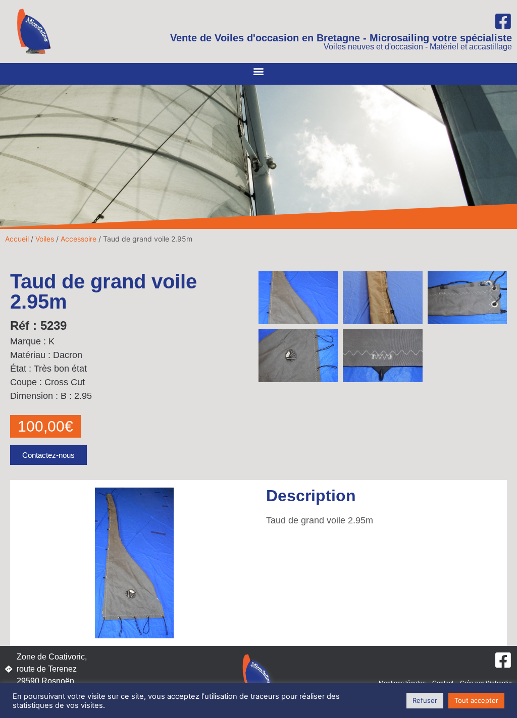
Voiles (44, 238)
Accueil (17, 238)
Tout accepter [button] (476, 700)
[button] (258, 71)
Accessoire (78, 238)
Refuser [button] (424, 700)
